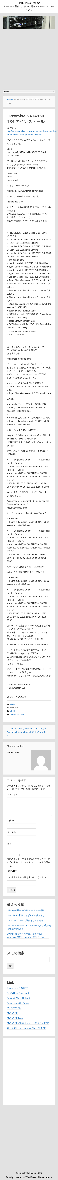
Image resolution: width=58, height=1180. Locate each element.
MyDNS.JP (12, 1013)
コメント (12, 794)
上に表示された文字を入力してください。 (27, 877)
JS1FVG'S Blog (14, 1008)
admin (12, 704)
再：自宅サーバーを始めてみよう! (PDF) (26, 1028)
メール (11, 832)
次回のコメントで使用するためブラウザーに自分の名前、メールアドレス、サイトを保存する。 (28, 862)
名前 (10, 820)
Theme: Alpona (45, 1177)
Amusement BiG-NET (17, 988)
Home (10, 99)
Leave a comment (17, 714)
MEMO (12, 711)
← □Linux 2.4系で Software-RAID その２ (26, 729)
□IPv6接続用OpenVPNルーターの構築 (25, 910)
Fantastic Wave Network (18, 998)
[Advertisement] (29, 58)
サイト (10, 844)
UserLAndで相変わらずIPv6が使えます (26, 915)
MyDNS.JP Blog (15, 1018)
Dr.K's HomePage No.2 (18, 993)
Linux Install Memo (29, 2)
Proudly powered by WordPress (21, 1177)
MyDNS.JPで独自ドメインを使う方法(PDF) (28, 1023)
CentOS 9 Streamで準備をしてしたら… (26, 920)
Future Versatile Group (18, 1003)
